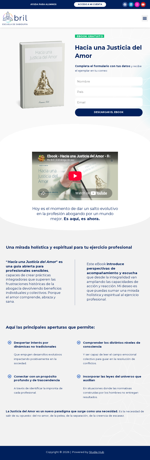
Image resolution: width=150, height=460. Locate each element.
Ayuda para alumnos (43, 4)
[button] (145, 18)
